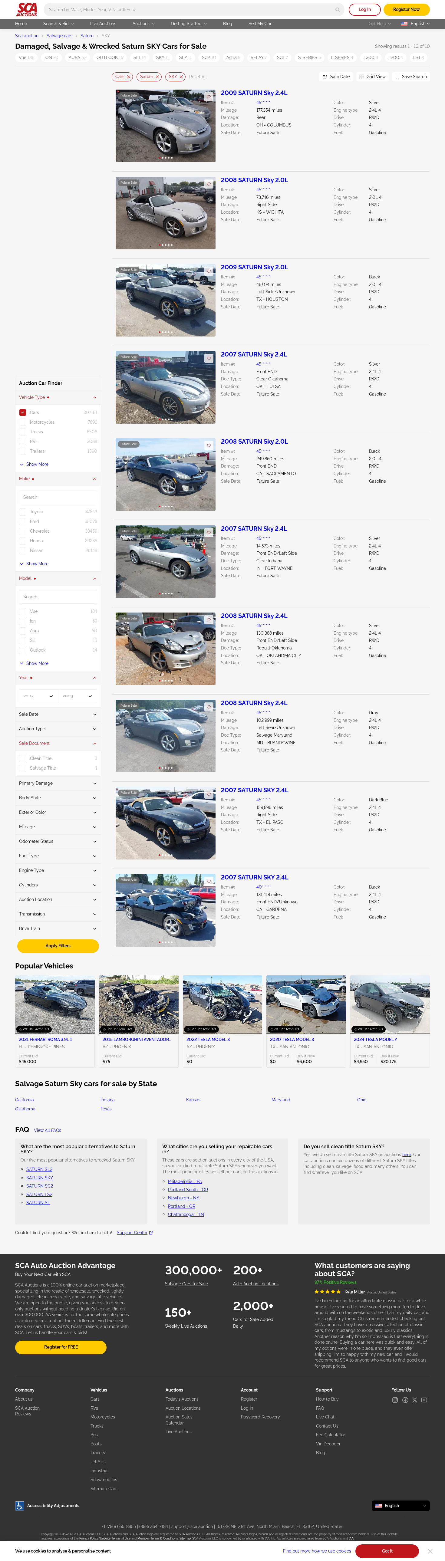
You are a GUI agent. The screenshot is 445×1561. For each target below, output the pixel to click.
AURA (77, 57)
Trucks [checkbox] (36, 431)
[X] (414, 1400)
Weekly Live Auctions (186, 1326)
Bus (94, 1434)
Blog (227, 23)
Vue (26, 57)
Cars (119, 76)
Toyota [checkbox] (36, 511)
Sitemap (185, 1538)
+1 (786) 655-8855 (119, 1526)
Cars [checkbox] (34, 412)
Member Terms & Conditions (157, 1538)
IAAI (351, 1538)
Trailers (98, 1452)
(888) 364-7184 (153, 1526)
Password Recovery (260, 1417)
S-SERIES (309, 57)
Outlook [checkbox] (37, 650)
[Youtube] (424, 1400)
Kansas (193, 1099)
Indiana (108, 1099)
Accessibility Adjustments (53, 1505)
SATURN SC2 (39, 1186)
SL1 (140, 57)
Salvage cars (59, 35)
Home (21, 23)
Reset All (198, 76)
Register (249, 1399)
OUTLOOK (110, 57)
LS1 (418, 57)
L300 (371, 57)
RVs (94, 1408)
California (24, 1099)
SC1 (282, 57)
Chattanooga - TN (186, 1214)
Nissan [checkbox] (36, 550)
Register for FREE (61, 1347)
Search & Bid (56, 23)
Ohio (361, 1099)
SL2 (185, 57)
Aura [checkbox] (34, 630)
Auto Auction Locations (256, 1283)
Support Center (132, 1232)
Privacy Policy (88, 1538)
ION (51, 57)
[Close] (430, 1551)
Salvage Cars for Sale (186, 1283)
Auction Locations (183, 1408)
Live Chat (325, 1417)
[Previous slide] (116, 77)
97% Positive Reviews (336, 1282)
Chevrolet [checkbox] (39, 531)
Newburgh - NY (183, 1197)
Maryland (281, 1099)
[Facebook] (405, 1400)
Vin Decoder (328, 1443)
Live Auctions (103, 23)
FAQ (320, 1408)
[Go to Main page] (26, 9)
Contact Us (327, 1426)
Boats (96, 1443)
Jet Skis (98, 1461)
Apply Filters (58, 945)
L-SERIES (342, 57)
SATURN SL (38, 1202)
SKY (162, 57)
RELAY (259, 57)
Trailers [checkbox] (37, 451)
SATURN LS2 (39, 1194)
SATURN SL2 (39, 1169)
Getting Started (186, 23)
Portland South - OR (188, 1189)
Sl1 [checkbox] (33, 640)
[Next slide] (307, 77)
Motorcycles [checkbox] (42, 422)
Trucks (97, 1426)
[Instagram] (395, 1400)
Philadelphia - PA (185, 1181)
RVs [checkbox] (34, 441)
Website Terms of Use (114, 1538)
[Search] (338, 9)
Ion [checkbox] (33, 621)
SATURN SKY (39, 1177)
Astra (233, 57)
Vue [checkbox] (34, 611)
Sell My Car (260, 23)
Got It (387, 1551)
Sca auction (26, 35)
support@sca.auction (192, 1526)
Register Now (406, 9)
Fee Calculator (330, 1434)
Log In (365, 9)
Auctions (141, 23)
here (406, 1154)
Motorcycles (103, 1417)
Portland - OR (181, 1206)
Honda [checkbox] (36, 540)
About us (24, 1399)
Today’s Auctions (182, 1399)
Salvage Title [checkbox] (43, 768)
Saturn (87, 35)
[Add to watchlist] (208, 96)
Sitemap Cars (104, 1488)
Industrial (100, 1470)
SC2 (209, 57)
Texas (106, 1108)
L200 (395, 57)
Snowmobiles (104, 1479)
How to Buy (327, 1399)
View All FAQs (47, 1130)
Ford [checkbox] (34, 521)
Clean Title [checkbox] (40, 758)
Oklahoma (25, 1108)
